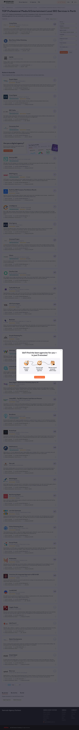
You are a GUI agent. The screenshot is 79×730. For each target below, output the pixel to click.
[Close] (61, 350)
